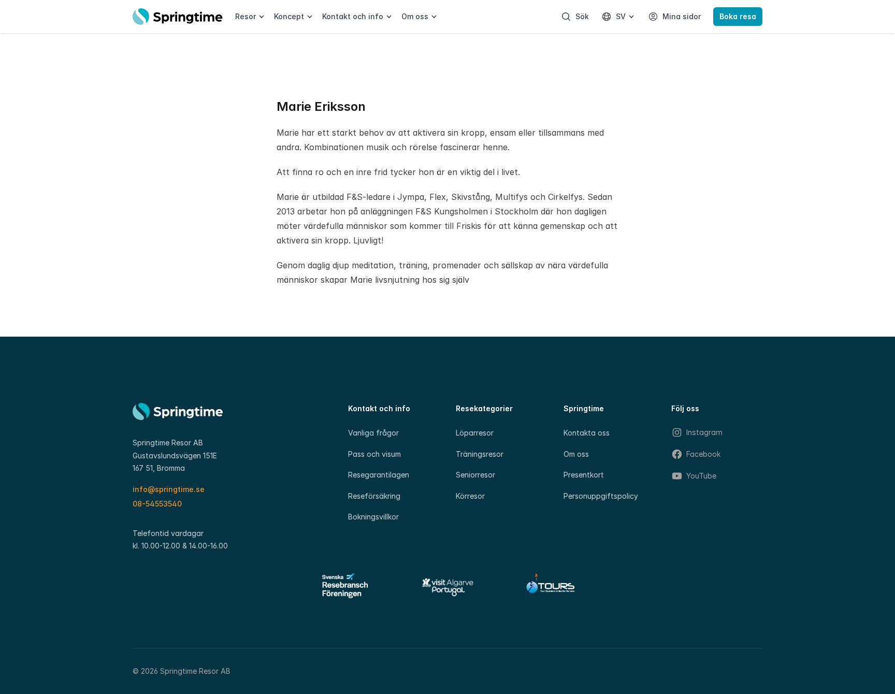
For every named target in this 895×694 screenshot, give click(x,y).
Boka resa (737, 16)
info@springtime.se (169, 489)
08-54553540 (157, 503)
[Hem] (178, 16)
